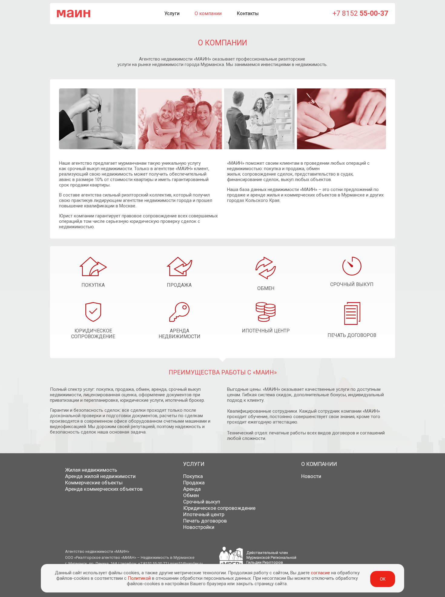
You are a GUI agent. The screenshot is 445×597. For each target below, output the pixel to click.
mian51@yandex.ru (186, 563)
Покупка (193, 476)
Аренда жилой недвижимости (100, 476)
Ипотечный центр (203, 514)
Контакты (248, 13)
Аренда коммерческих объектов (104, 489)
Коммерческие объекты (94, 483)
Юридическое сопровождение (219, 508)
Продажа (194, 483)
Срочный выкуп (201, 502)
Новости (311, 476)
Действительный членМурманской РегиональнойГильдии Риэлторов (271, 557)
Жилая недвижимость (91, 470)
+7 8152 (360, 13)
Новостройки (198, 527)
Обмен (191, 495)
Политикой (139, 578)
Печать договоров (205, 521)
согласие (320, 573)
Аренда (192, 489)
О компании (208, 13)
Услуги (172, 13)
